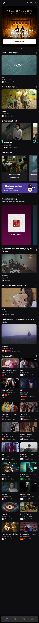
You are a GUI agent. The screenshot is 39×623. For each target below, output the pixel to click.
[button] (17, 48)
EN (31, 3)
